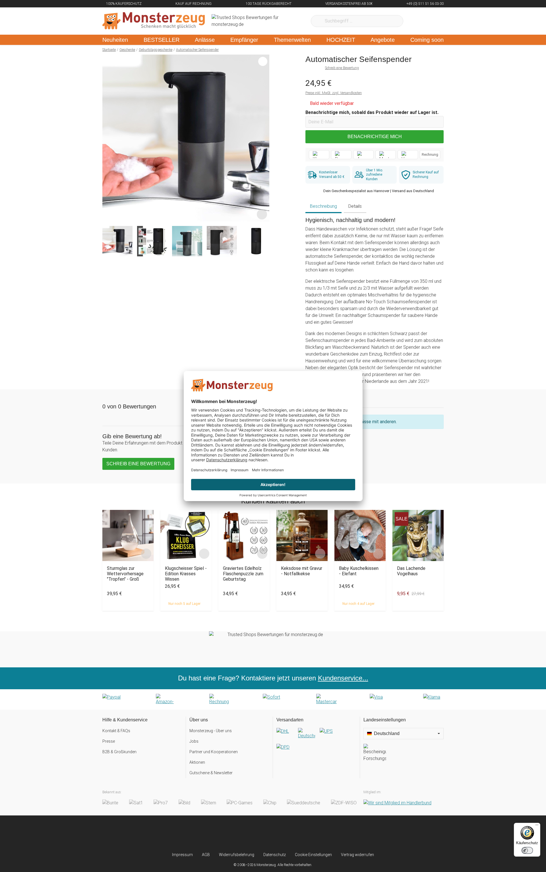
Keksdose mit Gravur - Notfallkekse (301, 571)
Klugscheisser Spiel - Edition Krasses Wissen (186, 574)
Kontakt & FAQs (116, 730)
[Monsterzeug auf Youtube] (306, 833)
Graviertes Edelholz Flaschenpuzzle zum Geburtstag (243, 574)
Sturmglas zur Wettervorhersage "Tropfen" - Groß (125, 574)
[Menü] (536, 826)
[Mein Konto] (432, 21)
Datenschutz (274, 854)
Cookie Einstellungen (313, 854)
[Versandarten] (316, 744)
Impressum (182, 854)
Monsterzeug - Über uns (210, 730)
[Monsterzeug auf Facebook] (262, 833)
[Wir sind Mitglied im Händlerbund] (397, 802)
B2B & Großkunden (119, 751)
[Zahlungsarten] (273, 699)
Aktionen (197, 762)
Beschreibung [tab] (323, 206)
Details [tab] (355, 206)
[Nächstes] (263, 138)
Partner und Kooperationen (213, 751)
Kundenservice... (343, 678)
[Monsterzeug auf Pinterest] (284, 833)
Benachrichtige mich (375, 136)
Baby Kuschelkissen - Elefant (359, 571)
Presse (108, 741)
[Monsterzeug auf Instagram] (239, 833)
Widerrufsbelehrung (236, 854)
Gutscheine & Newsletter (211, 773)
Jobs (193, 741)
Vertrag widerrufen (357, 854)
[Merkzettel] (415, 21)
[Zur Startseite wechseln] (153, 21)
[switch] (527, 850)
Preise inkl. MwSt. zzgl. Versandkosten (333, 93)
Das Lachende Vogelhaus (411, 571)
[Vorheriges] (108, 138)
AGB (206, 854)
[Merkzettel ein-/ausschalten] (262, 214)
